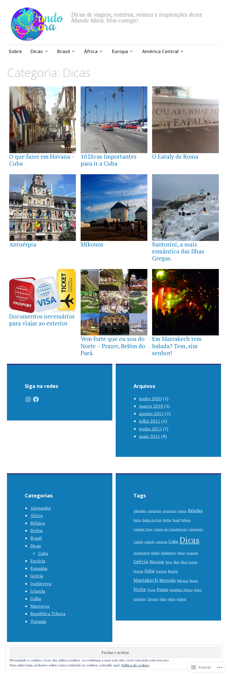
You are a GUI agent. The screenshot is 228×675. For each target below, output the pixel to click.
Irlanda (37, 591)
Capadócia (196, 529)
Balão (137, 520)
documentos (141, 553)
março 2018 (151, 406)
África (91, 51)
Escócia (37, 561)
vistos (171, 599)
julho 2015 (149, 421)
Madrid (173, 571)
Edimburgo (168, 553)
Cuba (43, 553)
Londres (161, 571)
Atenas (182, 511)
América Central (160, 51)
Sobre (15, 51)
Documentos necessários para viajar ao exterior (42, 319)
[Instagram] (28, 399)
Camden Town (143, 529)
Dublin (155, 553)
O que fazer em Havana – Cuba (42, 160)
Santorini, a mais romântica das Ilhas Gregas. (178, 251)
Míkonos (92, 244)
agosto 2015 (151, 413)
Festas (181, 553)
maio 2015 (149, 436)
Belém (36, 530)
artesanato (169, 511)
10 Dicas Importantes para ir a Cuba (109, 160)
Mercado (167, 580)
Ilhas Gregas (189, 562)
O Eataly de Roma (175, 156)
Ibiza (168, 562)
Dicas (36, 51)
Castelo (138, 542)
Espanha (38, 568)
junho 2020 (150, 398)
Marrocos (39, 606)
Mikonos (182, 581)
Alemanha (40, 508)
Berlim (167, 520)
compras (161, 542)
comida (150, 542)
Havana (157, 561)
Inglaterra (40, 584)
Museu (194, 581)
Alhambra (140, 511)
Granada (192, 553)
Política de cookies (135, 665)
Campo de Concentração (170, 529)
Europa (120, 51)
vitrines (181, 599)
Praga (151, 590)
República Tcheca (47, 614)
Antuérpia (22, 244)
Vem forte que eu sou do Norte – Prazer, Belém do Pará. (113, 346)
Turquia (38, 621)
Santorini (139, 599)
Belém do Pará (152, 520)
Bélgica (37, 523)
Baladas (195, 510)
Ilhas (177, 562)
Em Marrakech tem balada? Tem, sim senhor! (177, 346)
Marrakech (145, 580)
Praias (162, 589)
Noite (139, 589)
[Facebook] (36, 399)
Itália (35, 599)
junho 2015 (150, 429)
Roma (198, 590)
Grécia (36, 576)
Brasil (63, 51)
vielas (163, 599)
